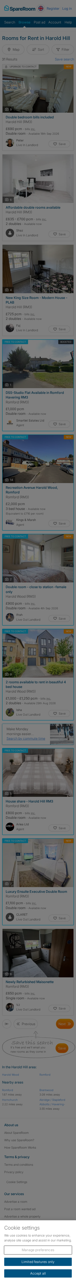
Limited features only (38, 1262)
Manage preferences (38, 1250)
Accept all (38, 1273)
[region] (38, 1251)
